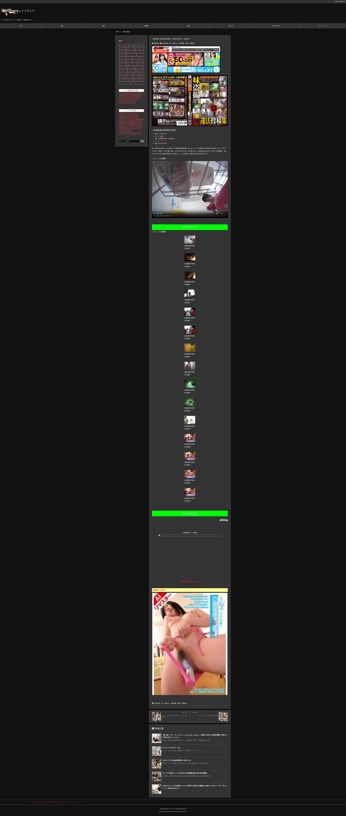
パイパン (140, 54)
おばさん (138, 48)
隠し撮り (133, 83)
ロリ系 (122, 61)
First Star (122, 116)
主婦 (141, 61)
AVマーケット (124, 114)
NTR (140, 45)
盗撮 (187, 43)
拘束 (141, 73)
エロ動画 (122, 54)
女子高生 (130, 70)
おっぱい (128, 48)
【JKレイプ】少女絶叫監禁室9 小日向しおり (176, 760)
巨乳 (136, 73)
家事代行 (139, 70)
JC (130, 45)
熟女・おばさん (136, 94)
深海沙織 (181, 43)
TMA (139, 122)
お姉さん (122, 51)
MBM (129, 116)
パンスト (122, 58)
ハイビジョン (131, 54)
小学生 (130, 73)
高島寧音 (192, 43)
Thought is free (182, 811)
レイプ (136, 58)
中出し (129, 61)
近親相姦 (127, 31)
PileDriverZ (123, 122)
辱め (121, 83)
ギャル (132, 102)
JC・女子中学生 (124, 94)
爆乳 (141, 77)
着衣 (131, 80)
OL (121, 48)
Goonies (131, 125)
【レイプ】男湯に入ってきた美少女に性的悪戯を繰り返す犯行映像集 (184, 773)
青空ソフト (123, 125)
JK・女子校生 (136, 96)
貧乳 (141, 80)
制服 (139, 64)
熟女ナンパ (128, 77)
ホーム (119, 31)
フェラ (129, 58)
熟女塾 (136, 77)
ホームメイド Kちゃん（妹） (171, 747)
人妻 (121, 64)
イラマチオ (131, 51)
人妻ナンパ (130, 64)
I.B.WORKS (165, 43)
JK (135, 45)
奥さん (130, 67)
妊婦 (132, 99)
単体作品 (122, 67)
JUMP (122, 128)
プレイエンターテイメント (133, 128)
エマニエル (139, 51)
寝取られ (122, 73)
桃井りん (175, 43)
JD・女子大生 (124, 99)
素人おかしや (134, 114)
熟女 (121, 77)
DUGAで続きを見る (190, 227)
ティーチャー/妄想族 (126, 119)
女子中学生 (139, 67)
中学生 (135, 61)
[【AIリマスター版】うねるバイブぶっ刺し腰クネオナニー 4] (189, 643)
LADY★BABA (139, 119)
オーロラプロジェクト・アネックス (130, 133)
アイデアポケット (125, 130)
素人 (136, 80)
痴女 (121, 80)
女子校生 (122, 70)
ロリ (141, 58)
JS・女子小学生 (124, 96)
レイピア (139, 125)
